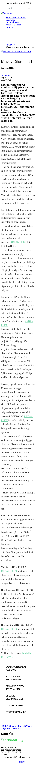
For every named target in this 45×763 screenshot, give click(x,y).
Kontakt (10, 27)
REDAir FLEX (18, 242)
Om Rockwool (12, 22)
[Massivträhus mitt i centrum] (16, 51)
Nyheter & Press (13, 25)
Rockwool (10, 45)
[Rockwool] (18, 13)
